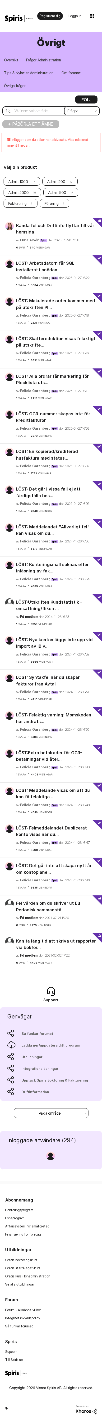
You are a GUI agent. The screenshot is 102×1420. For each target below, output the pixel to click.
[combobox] (51, 110)
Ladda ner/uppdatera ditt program (51, 1045)
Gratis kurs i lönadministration (27, 1276)
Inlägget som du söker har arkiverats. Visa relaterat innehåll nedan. (47, 142)
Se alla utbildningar (19, 1284)
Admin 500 (57, 192)
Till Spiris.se (14, 1360)
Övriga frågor (15, 85)
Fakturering (17, 203)
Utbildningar (32, 1057)
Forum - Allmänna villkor (23, 1310)
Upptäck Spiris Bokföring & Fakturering (55, 1080)
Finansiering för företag (23, 1234)
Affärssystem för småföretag (27, 1226)
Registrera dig (50, 16)
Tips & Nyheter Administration (28, 72)
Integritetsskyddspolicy (22, 1318)
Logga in (75, 16)
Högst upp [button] (6, 1408)
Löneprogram (14, 1218)
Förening (52, 203)
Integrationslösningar (40, 1069)
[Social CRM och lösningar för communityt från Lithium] (86, 1410)
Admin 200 (56, 181)
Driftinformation (35, 1092)
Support (11, 1352)
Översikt (11, 60)
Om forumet (71, 72)
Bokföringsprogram (19, 1210)
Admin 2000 (18, 192)
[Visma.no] (19, 19)
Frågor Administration (43, 60)
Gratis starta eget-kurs (22, 1268)
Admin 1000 (18, 181)
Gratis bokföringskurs (21, 1260)
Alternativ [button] (86, 101)
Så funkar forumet (37, 1034)
